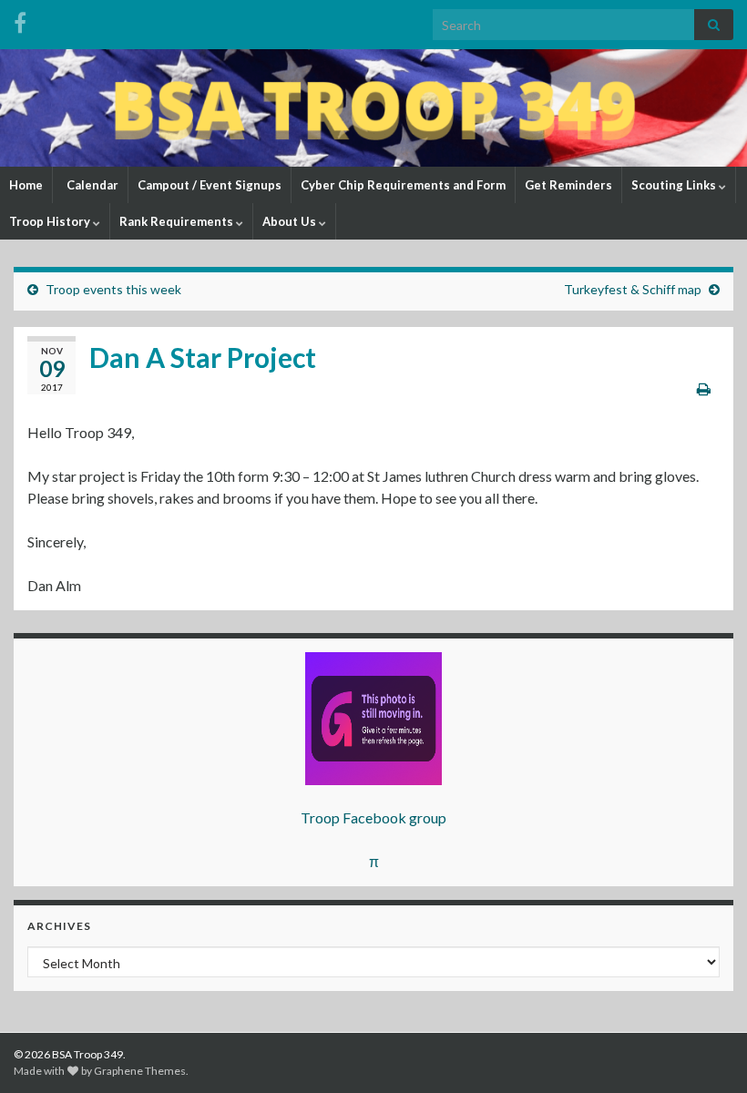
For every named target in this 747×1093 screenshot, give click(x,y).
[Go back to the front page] (373, 108)
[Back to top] (706, 1052)
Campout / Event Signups (209, 185)
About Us (290, 221)
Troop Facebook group (373, 817)
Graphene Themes (140, 1071)
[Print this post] (704, 388)
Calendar (91, 185)
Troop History (51, 221)
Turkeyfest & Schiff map (632, 289)
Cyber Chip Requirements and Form (403, 185)
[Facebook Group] (20, 19)
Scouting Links (675, 185)
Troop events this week (113, 289)
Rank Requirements (177, 221)
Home (26, 185)
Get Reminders (568, 185)
